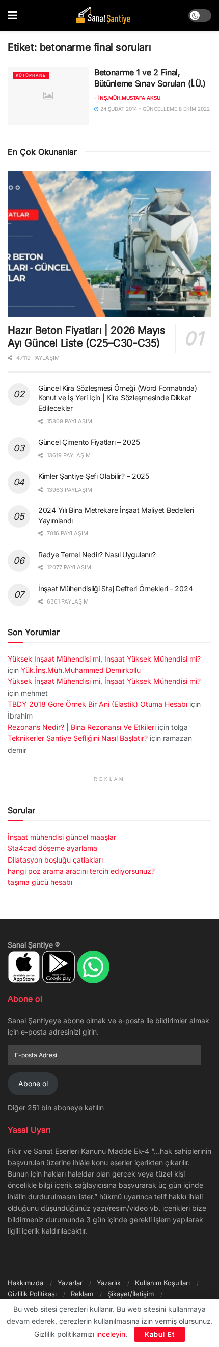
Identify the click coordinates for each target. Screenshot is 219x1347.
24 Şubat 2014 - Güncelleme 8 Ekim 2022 (154, 109)
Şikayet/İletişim (130, 1293)
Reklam (82, 1293)
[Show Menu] (12, 15)
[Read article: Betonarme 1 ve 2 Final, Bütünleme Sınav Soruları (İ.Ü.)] (48, 96)
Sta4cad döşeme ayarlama (52, 848)
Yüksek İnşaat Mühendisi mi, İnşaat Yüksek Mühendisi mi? (104, 658)
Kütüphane (31, 75)
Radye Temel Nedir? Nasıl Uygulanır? (97, 554)
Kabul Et (160, 1334)
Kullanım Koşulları (162, 1283)
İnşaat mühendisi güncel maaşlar (62, 837)
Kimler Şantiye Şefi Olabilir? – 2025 (93, 476)
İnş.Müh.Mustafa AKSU (129, 98)
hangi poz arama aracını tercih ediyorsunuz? (81, 871)
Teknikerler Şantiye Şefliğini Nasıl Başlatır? (78, 738)
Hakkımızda (25, 1283)
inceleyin (110, 1334)
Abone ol (33, 1083)
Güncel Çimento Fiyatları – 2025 (89, 442)
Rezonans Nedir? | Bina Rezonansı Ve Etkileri (82, 727)
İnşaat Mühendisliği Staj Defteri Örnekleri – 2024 (115, 588)
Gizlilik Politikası (32, 1293)
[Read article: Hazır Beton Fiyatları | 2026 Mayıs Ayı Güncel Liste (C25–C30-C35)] (109, 244)
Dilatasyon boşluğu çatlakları (55, 859)
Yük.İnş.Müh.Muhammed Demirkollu (81, 670)
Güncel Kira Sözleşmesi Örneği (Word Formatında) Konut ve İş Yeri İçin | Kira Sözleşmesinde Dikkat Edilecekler (117, 398)
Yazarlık (109, 1283)
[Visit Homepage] (102, 15)
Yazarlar (70, 1283)
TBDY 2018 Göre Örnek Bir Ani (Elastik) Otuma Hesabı (97, 704)
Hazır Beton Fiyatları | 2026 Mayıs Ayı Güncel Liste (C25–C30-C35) (86, 336)
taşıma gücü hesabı (40, 882)
